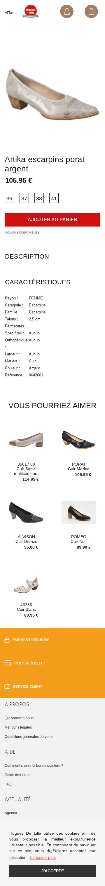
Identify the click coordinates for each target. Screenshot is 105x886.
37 (24, 198)
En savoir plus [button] (43, 857)
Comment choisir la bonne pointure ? (34, 766)
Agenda (11, 813)
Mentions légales (18, 727)
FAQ (8, 784)
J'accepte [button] (52, 871)
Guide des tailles (18, 775)
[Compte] (67, 11)
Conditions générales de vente (29, 737)
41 (54, 198)
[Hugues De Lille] (30, 11)
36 (9, 198)
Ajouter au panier (52, 219)
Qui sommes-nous (19, 718)
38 (39, 198)
